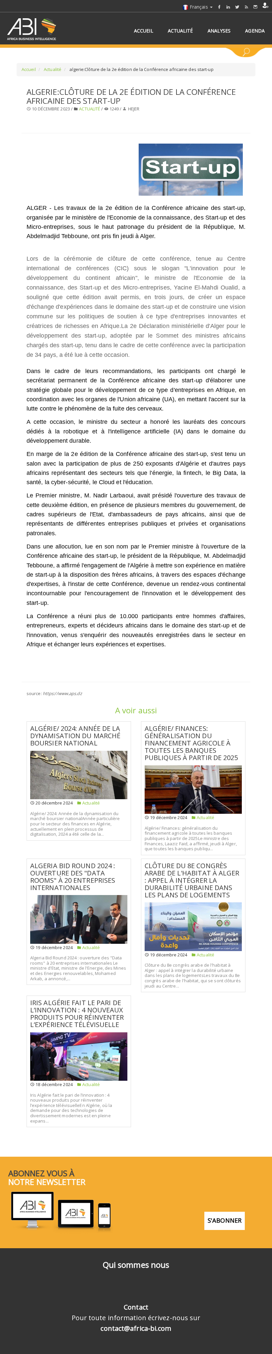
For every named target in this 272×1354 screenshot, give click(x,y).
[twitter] (237, 7)
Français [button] (198, 7)
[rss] (246, 7)
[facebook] (219, 7)
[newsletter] (255, 7)
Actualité (52, 69)
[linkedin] (228, 7)
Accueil (29, 69)
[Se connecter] (265, 5)
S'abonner (224, 1220)
